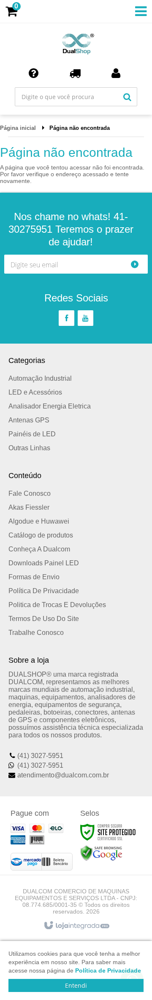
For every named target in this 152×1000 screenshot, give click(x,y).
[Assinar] (138, 264)
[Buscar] (127, 96)
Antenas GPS (28, 420)
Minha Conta (117, 73)
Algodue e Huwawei (38, 521)
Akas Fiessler (28, 507)
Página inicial (18, 128)
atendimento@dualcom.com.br (63, 775)
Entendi (76, 985)
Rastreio (76, 73)
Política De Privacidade (43, 590)
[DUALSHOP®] (76, 42)
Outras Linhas (29, 448)
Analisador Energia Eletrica (49, 406)
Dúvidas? (35, 73)
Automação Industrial (40, 378)
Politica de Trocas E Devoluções (57, 604)
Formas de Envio (34, 577)
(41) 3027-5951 (40, 755)
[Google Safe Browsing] (101, 852)
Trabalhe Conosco (36, 632)
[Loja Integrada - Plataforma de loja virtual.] (76, 926)
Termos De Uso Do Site (43, 618)
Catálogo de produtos (40, 535)
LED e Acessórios (35, 392)
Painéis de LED (32, 434)
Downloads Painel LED (43, 563)
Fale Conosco (29, 493)
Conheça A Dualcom (39, 549)
